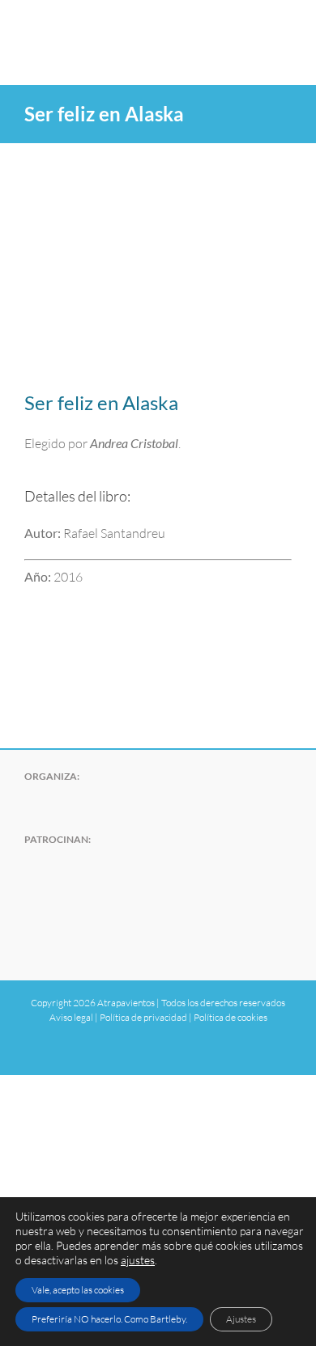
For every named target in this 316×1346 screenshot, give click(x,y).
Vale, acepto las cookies (78, 1290)
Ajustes (241, 1319)
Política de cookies (230, 1017)
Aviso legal (71, 1017)
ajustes (138, 1260)
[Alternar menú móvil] (285, 24)
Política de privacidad (143, 1017)
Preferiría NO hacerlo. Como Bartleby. (109, 1319)
